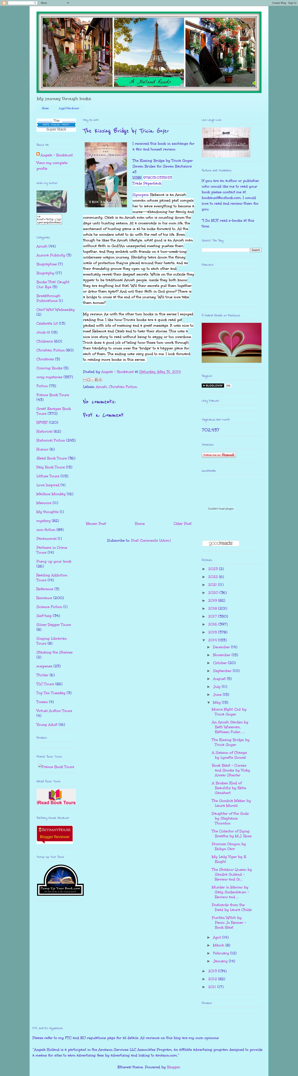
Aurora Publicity (50, 255)
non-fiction (45, 529)
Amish (101, 386)
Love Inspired (47, 485)
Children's (44, 341)
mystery (43, 520)
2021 (213, 584)
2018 (213, 608)
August (220, 678)
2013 (213, 971)
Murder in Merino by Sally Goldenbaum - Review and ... (230, 892)
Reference (44, 589)
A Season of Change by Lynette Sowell (229, 755)
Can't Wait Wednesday (55, 309)
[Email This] (85, 380)
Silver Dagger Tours (53, 624)
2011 (212, 986)
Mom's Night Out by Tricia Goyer (229, 712)
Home (45, 108)
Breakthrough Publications (48, 298)
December (222, 647)
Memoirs (43, 502)
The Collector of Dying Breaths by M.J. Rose (232, 833)
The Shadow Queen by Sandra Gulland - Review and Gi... (232, 874)
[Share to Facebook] (96, 380)
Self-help (44, 615)
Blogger (173, 1067)
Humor (42, 449)
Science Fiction (49, 606)
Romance (44, 597)
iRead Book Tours (51, 458)
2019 (213, 600)
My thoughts (47, 511)
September (223, 670)
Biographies (46, 264)
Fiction (42, 386)
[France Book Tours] (56, 766)
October (220, 662)
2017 (213, 616)
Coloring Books (49, 368)
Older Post (183, 523)
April (217, 937)
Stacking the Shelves (54, 652)
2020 (214, 592)
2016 (213, 624)
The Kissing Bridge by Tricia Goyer (231, 742)
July (217, 686)
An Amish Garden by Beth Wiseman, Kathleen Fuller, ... (230, 727)
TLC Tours (45, 684)
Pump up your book (53, 561)
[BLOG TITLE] (51, 211)
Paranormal (46, 538)
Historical (44, 431)
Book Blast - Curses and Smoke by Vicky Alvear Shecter (231, 770)
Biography (45, 273)
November (222, 655)
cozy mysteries (49, 377)
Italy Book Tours (50, 467)
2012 (213, 979)
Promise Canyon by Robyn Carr (229, 846)
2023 (213, 568)
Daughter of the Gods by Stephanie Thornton (230, 818)
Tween (42, 701)
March (219, 945)
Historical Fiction (50, 440)
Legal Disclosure (69, 108)
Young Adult (46, 724)
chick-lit (43, 332)
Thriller (42, 675)
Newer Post (96, 523)
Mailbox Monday (51, 494)
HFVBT (42, 422)
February (221, 953)
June (218, 694)
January (221, 961)
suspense (44, 666)
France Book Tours (52, 394)
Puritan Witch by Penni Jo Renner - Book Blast (229, 922)
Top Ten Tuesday (50, 692)
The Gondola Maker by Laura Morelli (231, 803)
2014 (213, 640)
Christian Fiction (123, 386)
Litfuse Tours (47, 476)
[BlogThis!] (89, 380)
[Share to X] (93, 380)
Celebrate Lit (47, 323)
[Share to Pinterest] (100, 380)
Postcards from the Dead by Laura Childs (232, 907)
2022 (213, 576)
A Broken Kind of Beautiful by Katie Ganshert (229, 788)
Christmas (45, 359)
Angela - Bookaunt (57, 155)
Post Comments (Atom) (151, 540)
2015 (213, 632)
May (217, 702)
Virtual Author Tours (54, 710)
